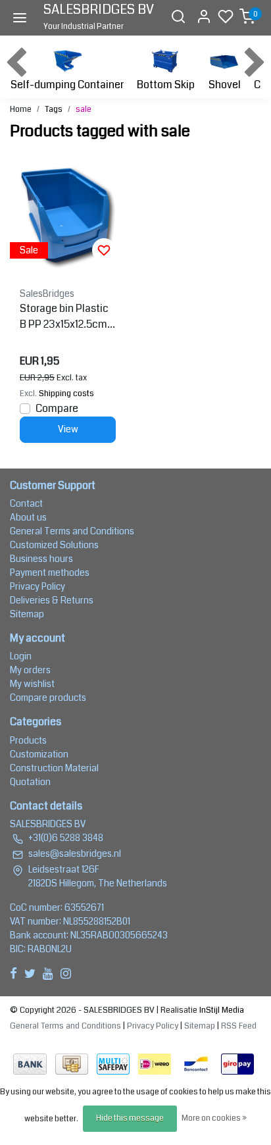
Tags (53, 109)
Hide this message (130, 1118)
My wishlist (32, 683)
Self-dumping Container (67, 84)
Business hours (41, 558)
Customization (39, 754)
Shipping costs (66, 393)
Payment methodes (49, 572)
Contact (26, 503)
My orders (30, 669)
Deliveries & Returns (51, 600)
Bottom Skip (166, 84)
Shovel (225, 84)
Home (21, 109)
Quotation (30, 781)
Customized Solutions (54, 544)
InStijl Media (220, 1010)
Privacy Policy (37, 586)
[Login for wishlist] (104, 250)
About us (28, 517)
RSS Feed (239, 1026)
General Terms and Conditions (72, 531)
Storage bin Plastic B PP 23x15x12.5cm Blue (68, 316)
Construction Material (54, 768)
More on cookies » (214, 1118)
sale (83, 109)
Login (21, 656)
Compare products (48, 697)
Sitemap (27, 614)
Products (28, 740)
